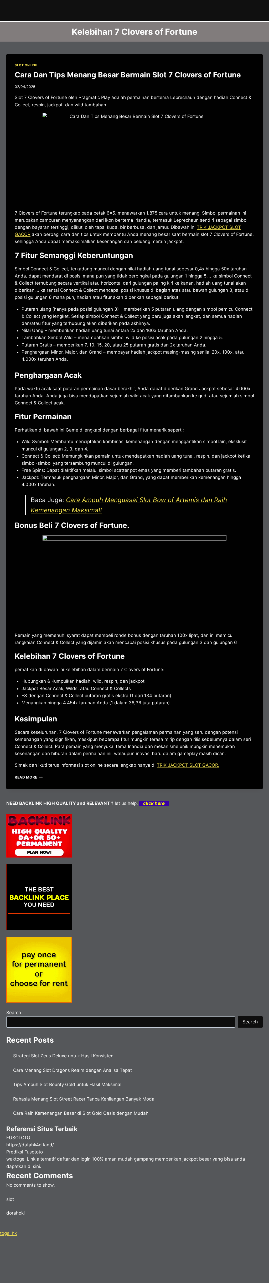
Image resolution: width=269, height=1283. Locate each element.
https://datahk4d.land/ (30, 1144)
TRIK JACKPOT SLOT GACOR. (188, 765)
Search (13, 1012)
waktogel (15, 1159)
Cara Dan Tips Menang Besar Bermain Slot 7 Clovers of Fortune (128, 74)
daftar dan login (74, 1159)
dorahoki (15, 1213)
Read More (29, 777)
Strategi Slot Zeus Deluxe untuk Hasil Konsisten (63, 1055)
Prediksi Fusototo (24, 1152)
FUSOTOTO (18, 1137)
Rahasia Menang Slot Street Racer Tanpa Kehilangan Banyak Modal (84, 1099)
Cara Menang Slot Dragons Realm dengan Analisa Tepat (72, 1070)
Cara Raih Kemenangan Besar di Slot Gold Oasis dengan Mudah (80, 1113)
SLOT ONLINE (26, 65)
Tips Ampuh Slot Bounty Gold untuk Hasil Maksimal (67, 1084)
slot (10, 1199)
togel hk (8, 1233)
